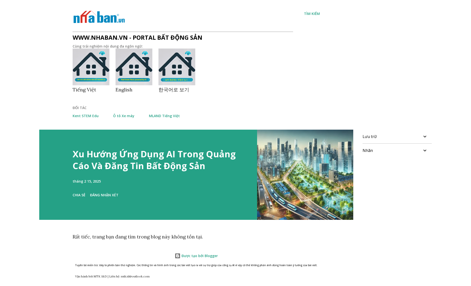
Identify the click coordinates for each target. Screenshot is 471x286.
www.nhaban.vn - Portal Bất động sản (137, 37)
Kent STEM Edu (86, 115)
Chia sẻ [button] (79, 195)
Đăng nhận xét (104, 195)
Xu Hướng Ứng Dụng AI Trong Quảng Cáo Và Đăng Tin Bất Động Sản (154, 160)
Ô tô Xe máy (123, 115)
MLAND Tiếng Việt (164, 115)
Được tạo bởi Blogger (199, 255)
